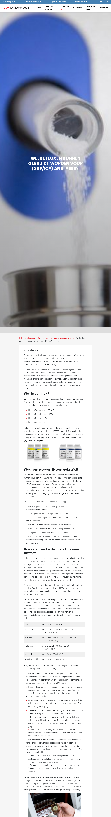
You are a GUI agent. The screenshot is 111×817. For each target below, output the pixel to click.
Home (38, 8)
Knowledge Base (90, 7)
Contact (104, 8)
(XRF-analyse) (64, 437)
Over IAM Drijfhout (49, 7)
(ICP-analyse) (37, 440)
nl (101, 2)
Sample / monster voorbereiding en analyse (56, 338)
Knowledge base (28, 338)
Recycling (77, 8)
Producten (65, 6)
